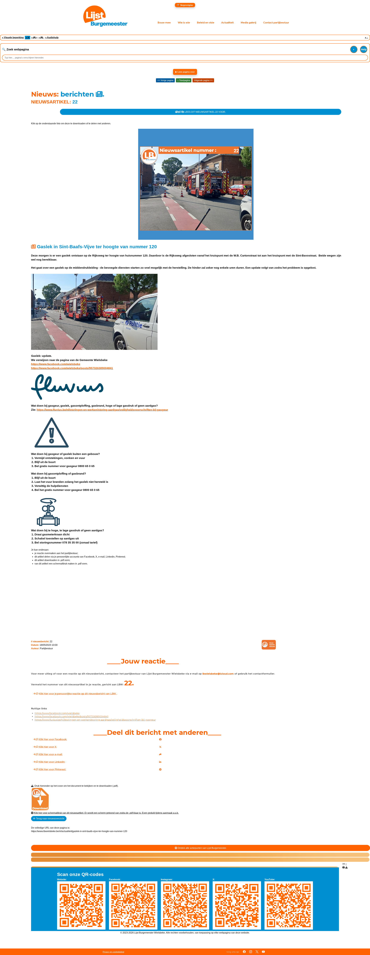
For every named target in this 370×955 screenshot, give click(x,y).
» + (34, 37)
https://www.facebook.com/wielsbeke (55, 364)
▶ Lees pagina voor (185, 72)
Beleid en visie (205, 22)
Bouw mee (164, 22)
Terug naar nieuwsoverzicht (49, 818)
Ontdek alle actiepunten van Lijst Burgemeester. (201, 848)
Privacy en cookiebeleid (113, 952)
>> (344, 864)
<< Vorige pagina (165, 80)
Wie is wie (184, 22)
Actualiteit (227, 22)
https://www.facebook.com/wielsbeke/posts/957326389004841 (72, 368)
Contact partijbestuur (276, 22)
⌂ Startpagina (183, 80)
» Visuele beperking (13, 37)
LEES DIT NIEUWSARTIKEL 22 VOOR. (205, 112)
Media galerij (248, 22)
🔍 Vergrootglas (185, 5)
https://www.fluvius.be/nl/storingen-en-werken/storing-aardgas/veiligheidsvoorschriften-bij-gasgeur (102, 409)
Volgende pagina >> (203, 80)
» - (41, 37)
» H (27, 37)
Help (364, 49)
